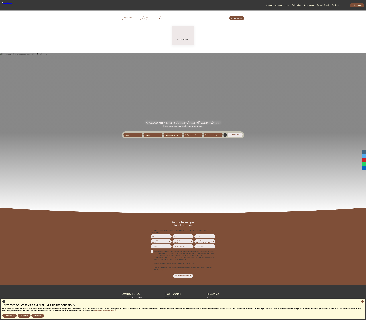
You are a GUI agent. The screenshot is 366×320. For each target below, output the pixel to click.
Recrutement (211, 298)
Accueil (269, 5)
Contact (335, 5)
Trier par (146, 17)
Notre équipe (309, 5)
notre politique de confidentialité (105, 311)
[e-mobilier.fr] (10, 5)
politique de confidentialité (167, 270)
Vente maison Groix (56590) (132, 298)
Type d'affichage (128, 17)
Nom (175, 236)
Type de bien (148, 134)
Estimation (296, 5)
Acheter (278, 5)
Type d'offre (128, 134)
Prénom (154, 236)
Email (198, 236)
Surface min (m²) (211, 135)
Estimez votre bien (171, 298)
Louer (287, 5)
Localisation (168, 134)
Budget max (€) (190, 135)
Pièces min (199, 246)
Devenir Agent (323, 5)
